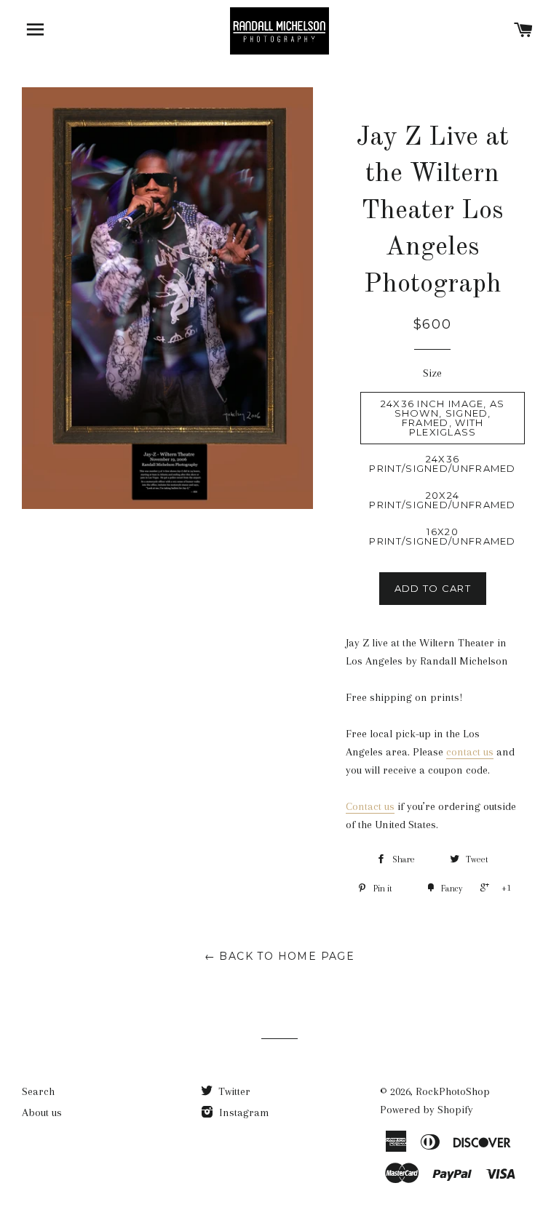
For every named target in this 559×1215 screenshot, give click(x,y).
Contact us (370, 806)
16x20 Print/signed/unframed (442, 536)
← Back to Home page (280, 956)
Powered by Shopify (426, 1109)
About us (42, 1112)
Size (432, 373)
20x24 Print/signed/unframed (442, 499)
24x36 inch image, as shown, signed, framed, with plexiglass (443, 418)
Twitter (232, 1091)
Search (38, 1091)
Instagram (242, 1112)
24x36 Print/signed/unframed (442, 463)
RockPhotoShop (453, 1091)
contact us (469, 751)
